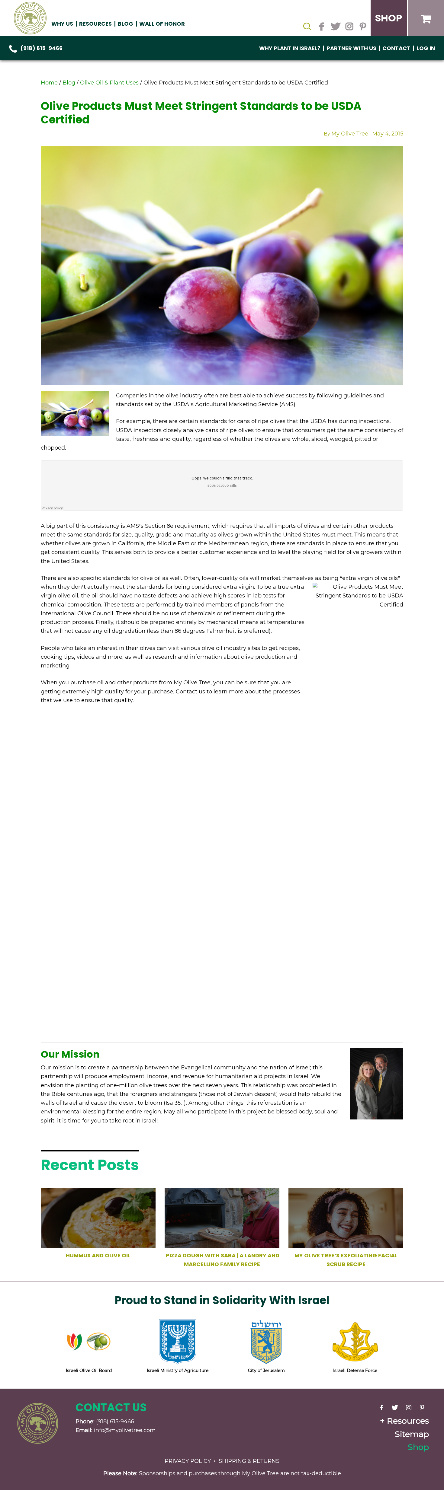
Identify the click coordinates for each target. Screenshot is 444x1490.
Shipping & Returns (249, 1461)
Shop (418, 1447)
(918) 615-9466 (41, 48)
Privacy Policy (188, 1461)
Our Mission (70, 1054)
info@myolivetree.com (125, 1430)
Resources (408, 1421)
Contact (396, 48)
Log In (426, 48)
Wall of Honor (162, 23)
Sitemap (412, 1434)
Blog (125, 23)
